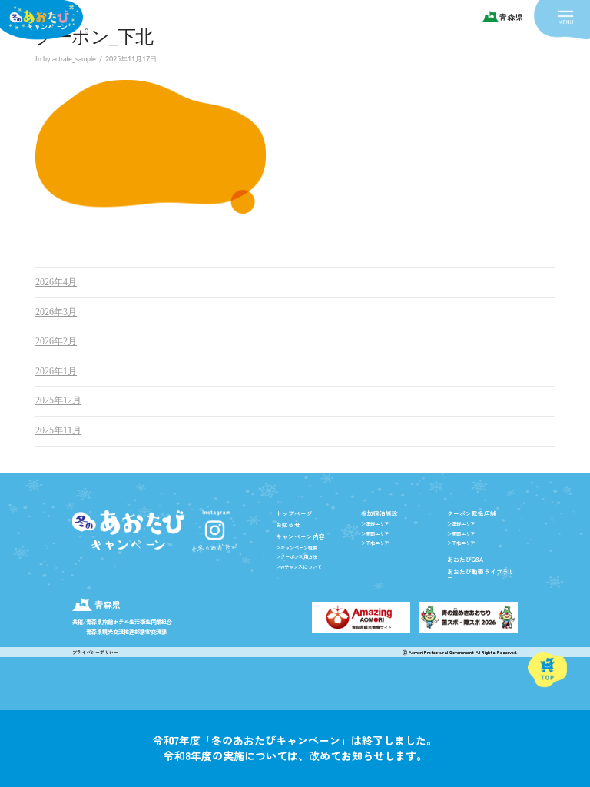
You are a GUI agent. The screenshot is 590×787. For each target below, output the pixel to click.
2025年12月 (58, 400)
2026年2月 (56, 341)
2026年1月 (56, 371)
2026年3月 (56, 312)
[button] (566, 17)
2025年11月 (58, 430)
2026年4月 (56, 282)
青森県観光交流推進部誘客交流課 (126, 632)
